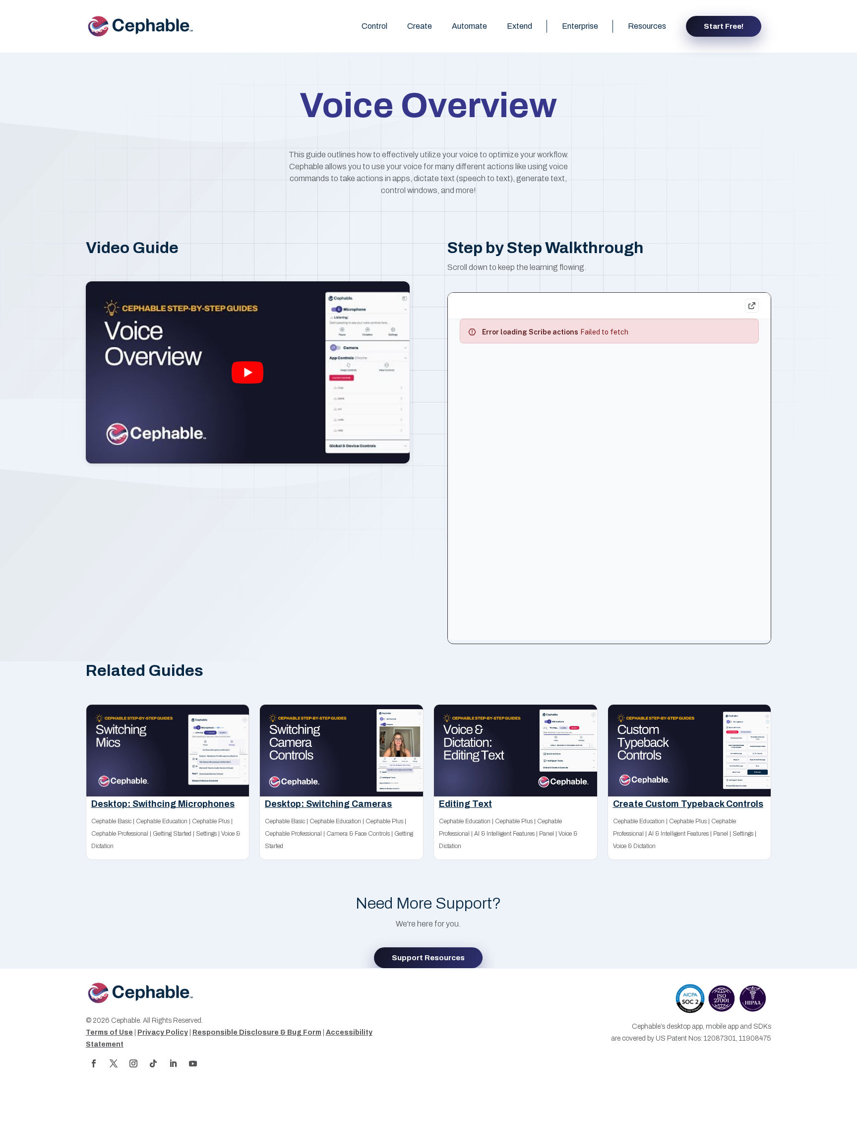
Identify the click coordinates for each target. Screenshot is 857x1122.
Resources (647, 26)
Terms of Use (109, 1032)
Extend (519, 26)
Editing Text (465, 804)
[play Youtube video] (248, 372)
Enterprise (580, 26)
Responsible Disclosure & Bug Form (256, 1032)
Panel (546, 833)
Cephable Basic (111, 821)
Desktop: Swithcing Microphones (163, 804)
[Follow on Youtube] (193, 1063)
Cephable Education (161, 821)
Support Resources (428, 958)
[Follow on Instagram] (133, 1063)
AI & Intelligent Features (504, 833)
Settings (206, 833)
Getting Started (172, 833)
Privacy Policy (162, 1032)
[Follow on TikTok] (153, 1063)
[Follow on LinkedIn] (173, 1063)
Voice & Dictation (634, 846)
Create (419, 26)
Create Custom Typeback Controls (688, 804)
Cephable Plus (211, 821)
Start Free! (723, 26)
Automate (469, 26)
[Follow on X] (114, 1063)
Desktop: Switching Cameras (328, 804)
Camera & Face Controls (358, 833)
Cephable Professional (119, 833)
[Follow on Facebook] (94, 1063)
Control (374, 26)
